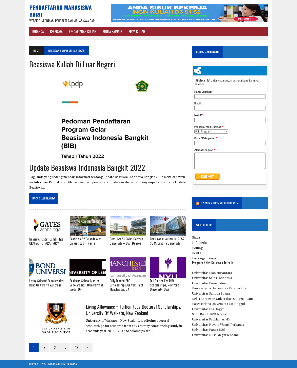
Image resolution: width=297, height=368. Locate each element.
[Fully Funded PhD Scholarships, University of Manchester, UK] (128, 275)
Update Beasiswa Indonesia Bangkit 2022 (87, 167)
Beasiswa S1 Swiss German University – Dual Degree (126, 241)
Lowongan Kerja (204, 258)
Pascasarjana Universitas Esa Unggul (218, 303)
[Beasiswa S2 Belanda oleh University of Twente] (88, 233)
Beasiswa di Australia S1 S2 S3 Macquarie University (167, 241)
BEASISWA (56, 31)
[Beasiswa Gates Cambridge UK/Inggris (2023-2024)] (47, 233)
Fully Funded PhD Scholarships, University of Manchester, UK (126, 285)
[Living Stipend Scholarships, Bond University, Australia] (47, 275)
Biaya (196, 237)
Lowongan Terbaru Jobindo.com (219, 203)
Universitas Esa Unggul (208, 309)
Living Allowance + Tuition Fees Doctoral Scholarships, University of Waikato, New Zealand (133, 309)
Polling (197, 248)
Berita (196, 253)
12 (76, 347)
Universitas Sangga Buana (211, 293)
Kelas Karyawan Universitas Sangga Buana (223, 298)
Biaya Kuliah (136, 31)
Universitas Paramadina (209, 283)
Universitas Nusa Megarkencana (215, 335)
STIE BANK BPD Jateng (209, 314)
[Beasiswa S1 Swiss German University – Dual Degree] (128, 233)
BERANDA (38, 31)
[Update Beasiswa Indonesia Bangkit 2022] (105, 158)
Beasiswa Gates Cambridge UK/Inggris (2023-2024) (46, 241)
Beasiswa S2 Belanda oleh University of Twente (85, 241)
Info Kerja (199, 242)
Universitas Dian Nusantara (212, 272)
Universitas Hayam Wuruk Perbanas (218, 324)
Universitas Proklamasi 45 (211, 319)
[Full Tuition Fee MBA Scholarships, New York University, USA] (168, 275)
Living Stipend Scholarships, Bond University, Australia (46, 282)
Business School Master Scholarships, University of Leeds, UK (86, 285)
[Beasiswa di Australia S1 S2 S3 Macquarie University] (168, 233)
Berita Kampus (112, 31)
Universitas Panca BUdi (208, 329)
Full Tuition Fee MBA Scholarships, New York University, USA (164, 285)
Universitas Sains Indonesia (212, 278)
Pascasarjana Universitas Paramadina (219, 288)
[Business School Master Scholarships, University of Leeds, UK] (88, 275)
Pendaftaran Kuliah (82, 31)
